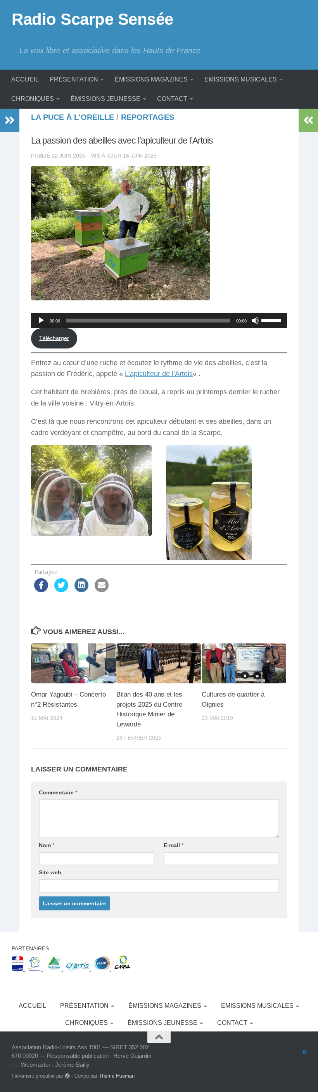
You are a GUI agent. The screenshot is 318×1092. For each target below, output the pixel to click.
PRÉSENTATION (74, 79)
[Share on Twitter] (61, 589)
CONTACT (172, 98)
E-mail (173, 845)
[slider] (272, 320)
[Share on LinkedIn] (81, 589)
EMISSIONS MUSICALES (240, 79)
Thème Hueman (117, 1076)
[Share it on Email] (102, 589)
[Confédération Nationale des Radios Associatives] (122, 968)
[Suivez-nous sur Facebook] (304, 1052)
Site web (50, 872)
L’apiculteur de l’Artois (159, 374)
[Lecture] (41, 320)
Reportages (147, 117)
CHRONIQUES (32, 98)
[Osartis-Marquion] (78, 968)
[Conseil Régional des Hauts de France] (35, 968)
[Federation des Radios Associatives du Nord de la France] (102, 968)
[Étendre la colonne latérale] (9, 120)
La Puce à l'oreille (72, 117)
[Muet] (255, 320)
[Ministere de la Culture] (18, 968)
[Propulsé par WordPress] (67, 1075)
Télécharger (54, 338)
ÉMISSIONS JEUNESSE (105, 98)
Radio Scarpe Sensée (92, 19)
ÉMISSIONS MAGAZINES (151, 79)
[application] (159, 320)
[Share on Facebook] (41, 589)
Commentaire (58, 792)
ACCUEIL (25, 79)
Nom (46, 845)
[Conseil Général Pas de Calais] (54, 968)
